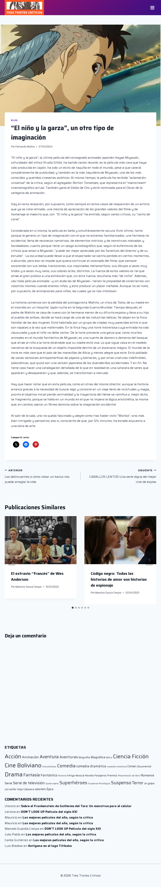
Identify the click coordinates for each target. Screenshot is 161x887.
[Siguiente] (149, 560)
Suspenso (121, 782)
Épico (50, 789)
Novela (89, 775)
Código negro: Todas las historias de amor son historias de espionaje (119, 579)
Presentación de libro (129, 775)
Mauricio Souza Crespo (29, 587)
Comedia (66, 765)
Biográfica (98, 757)
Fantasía (31, 775)
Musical (80, 775)
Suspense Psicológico (99, 783)
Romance (147, 775)
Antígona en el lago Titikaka (50, 845)
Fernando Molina (25, 146)
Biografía (84, 757)
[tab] (73, 608)
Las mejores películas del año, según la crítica (58, 817)
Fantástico (49, 775)
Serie (8, 783)
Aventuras (68, 757)
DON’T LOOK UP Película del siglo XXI (49, 811)
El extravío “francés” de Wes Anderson (37, 576)
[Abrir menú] (152, 7)
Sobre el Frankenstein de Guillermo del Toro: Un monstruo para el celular (76, 806)
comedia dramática (91, 766)
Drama (14, 774)
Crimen (131, 766)
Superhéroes (73, 782)
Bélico (109, 757)
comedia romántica (117, 766)
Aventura (49, 756)
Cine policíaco (49, 766)
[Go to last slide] (11, 560)
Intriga (71, 775)
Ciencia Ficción (131, 756)
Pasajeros (100, 775)
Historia (62, 775)
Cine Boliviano (23, 765)
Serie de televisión (29, 783)
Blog (14, 120)
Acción (13, 756)
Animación (30, 757)
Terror (137, 783)
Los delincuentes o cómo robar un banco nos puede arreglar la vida (37, 476)
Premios (112, 775)
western (40, 789)
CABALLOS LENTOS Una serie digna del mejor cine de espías (122, 476)
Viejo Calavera (25, 789)
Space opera (52, 783)
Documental (144, 766)
